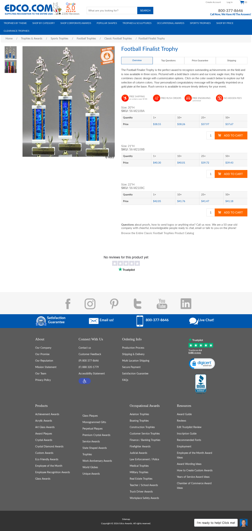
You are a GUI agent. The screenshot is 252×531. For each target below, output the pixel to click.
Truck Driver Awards (141, 491)
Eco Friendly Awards (46, 459)
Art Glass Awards (45, 427)
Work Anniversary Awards (97, 461)
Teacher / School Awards (144, 485)
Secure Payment (131, 367)
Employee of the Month (48, 466)
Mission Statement (45, 367)
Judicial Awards (138, 453)
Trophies (87, 454)
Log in (230, 2)
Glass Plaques (90, 416)
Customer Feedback (90, 354)
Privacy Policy (43, 380)
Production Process (133, 348)
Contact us (85, 348)
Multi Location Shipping (135, 361)
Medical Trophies (139, 466)
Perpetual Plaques (92, 428)
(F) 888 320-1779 (89, 367)
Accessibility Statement (92, 373)
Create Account (213, 2)
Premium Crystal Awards (96, 435)
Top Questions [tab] (168, 60)
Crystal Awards (43, 440)
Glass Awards (42, 479)
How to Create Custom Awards (195, 470)
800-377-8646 (230, 11)
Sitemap (126, 519)
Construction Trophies (142, 427)
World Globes (90, 467)
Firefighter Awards (140, 446)
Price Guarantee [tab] (200, 60)
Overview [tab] (137, 60)
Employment (184, 446)
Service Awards (91, 441)
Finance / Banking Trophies (145, 440)
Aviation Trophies (139, 414)
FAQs (125, 380)
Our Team (40, 373)
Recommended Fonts (189, 440)
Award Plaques (43, 433)
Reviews (181, 421)
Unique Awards (91, 474)
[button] (85, 381)
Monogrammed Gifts (94, 422)
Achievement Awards (47, 414)
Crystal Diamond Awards (49, 446)
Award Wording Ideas (189, 464)
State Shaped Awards (94, 448)
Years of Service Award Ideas (193, 477)
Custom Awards (44, 453)
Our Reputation (44, 361)
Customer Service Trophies (145, 433)
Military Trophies (139, 472)
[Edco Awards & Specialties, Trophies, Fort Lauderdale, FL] (200, 384)
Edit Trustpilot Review (189, 427)
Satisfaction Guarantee (135, 373)
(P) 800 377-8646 (89, 361)
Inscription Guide (186, 433)
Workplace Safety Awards (144, 498)
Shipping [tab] (231, 60)
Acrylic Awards (43, 421)
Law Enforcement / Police (144, 459)
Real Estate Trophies (141, 479)
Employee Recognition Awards (52, 472)
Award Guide (184, 414)
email (198, 228)
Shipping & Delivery (133, 354)
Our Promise (42, 354)
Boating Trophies (139, 421)
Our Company (43, 348)
